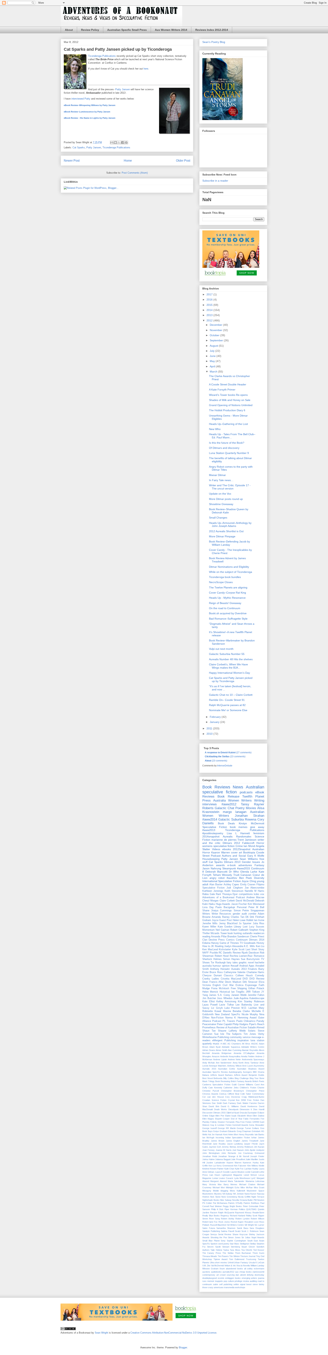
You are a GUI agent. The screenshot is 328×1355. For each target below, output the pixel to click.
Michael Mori (219, 1187)
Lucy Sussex (256, 926)
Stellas (253, 1244)
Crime (239, 845)
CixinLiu (222, 1094)
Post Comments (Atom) (135, 172)
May (213, 361)
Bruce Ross (216, 972)
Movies (251, 808)
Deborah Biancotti (216, 871)
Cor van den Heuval (213, 1097)
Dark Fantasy (229, 1103)
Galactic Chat (224, 808)
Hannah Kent (221, 1134)
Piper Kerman (231, 1209)
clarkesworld (258, 1272)
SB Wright (249, 1225)
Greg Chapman (244, 1131)
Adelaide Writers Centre (252, 1047)
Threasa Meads (209, 1256)
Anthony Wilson (234, 1066)
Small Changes (218, 517)
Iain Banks (259, 1134)
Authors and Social (234, 855)
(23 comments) (225, 756)
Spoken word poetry (220, 1244)
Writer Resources (221, 913)
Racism (213, 1212)
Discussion (207, 1113)
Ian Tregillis (237, 992)
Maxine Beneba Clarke (236, 1011)
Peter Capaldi (224, 1024)
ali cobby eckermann (254, 1268)
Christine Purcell (210, 1091)
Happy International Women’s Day (229, 672)
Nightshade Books (210, 1200)
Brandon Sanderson (238, 936)
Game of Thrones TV (231, 943)
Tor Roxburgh (218, 962)
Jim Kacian (259, 1147)
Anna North (238, 1063)
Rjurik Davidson (250, 952)
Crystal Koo (234, 1100)
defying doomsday (255, 1275)
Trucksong (251, 1259)
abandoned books (234, 1268)
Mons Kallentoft (237, 1191)
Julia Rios (258, 923)
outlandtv (248, 933)
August (214, 345)
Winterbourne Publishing (215, 1037)
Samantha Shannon (225, 1228)
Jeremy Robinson (245, 1147)
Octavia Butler (246, 1200)
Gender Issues (251, 861)
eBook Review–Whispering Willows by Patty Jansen (89, 105)
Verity (261, 1034)
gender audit (240, 913)
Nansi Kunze (250, 1194)
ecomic (221, 1278)
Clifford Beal (233, 1094)
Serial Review (224, 1234)
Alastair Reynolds (250, 1050)
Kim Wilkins (252, 1165)
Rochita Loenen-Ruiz (241, 956)
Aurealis (228, 836)
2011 (210, 728)
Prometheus (209, 1027)
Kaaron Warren (220, 852)
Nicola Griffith (244, 1197)
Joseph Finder (257, 1156)
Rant (218, 894)
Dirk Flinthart (257, 917)
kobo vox (259, 894)
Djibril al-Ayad (232, 1113)
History (260, 943)
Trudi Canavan (242, 874)
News (238, 787)
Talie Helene (216, 1250)
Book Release (228, 796)
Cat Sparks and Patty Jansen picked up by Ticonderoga (230, 679)
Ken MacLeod (210, 949)
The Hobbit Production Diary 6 (227, 410)
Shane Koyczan (240, 1234)
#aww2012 (229, 804)
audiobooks (216, 1272)
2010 (210, 733)
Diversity (259, 877)
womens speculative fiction (218, 845)
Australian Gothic (226, 1069)
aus (237, 1272)
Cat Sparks (79, 147)
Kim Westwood (256, 904)
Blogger (183, 1347)
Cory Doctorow (232, 1097)
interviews (209, 804)
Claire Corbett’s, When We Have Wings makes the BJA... (228, 666)
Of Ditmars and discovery (224, 447)
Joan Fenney (208, 1150)
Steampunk (229, 868)
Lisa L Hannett (238, 833)
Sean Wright (101, 1332)
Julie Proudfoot (238, 1159)
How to (206, 946)
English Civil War (223, 985)
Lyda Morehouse (242, 1178)
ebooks (226, 849)
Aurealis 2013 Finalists (244, 969)
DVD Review (256, 978)
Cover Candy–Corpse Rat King (227, 592)
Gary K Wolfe (255, 855)
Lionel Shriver (250, 1175)
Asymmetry (259, 1066)
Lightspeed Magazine (232, 1175)
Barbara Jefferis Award (236, 1075)
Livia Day (208, 907)
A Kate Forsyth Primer (222, 389)
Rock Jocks (224, 1222)
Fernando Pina (232, 1122)
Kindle (261, 1165)
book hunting (235, 933)
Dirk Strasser (250, 982)
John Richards (228, 1153)
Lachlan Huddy (251, 1169)
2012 (210, 320)
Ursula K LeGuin (256, 1262)
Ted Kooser (258, 1250)
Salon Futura (208, 1228)
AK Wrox (246, 1044)
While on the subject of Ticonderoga (230, 571)
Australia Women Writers (232, 800)
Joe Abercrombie (254, 887)
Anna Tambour (251, 1063)
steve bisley (258, 1284)
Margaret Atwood (218, 1181)
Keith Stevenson (234, 891)
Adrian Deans (208, 1050)
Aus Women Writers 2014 (171, 29)
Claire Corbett (227, 900)
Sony (223, 1241)
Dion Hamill (258, 1109)
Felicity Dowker (217, 1122)
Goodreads (250, 943)
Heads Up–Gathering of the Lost (228, 423)
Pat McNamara (220, 1203)
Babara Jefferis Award (213, 1075)
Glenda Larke (248, 871)
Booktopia (249, 852)
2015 (210, 304)
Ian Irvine (259, 920)
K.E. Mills (249, 946)
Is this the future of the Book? (226, 442)
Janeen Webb (239, 995)
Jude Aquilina (240, 998)
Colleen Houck (244, 975)
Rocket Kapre (237, 1222)
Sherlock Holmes (212, 959)
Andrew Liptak (220, 1059)
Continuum (242, 939)
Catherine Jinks (230, 1087)
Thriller (206, 933)
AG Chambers (234, 1044)
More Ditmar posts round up (226, 498)
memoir (210, 1281)
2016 (210, 299)
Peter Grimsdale (250, 1206)
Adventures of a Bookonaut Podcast (223, 897)
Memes (233, 1184)
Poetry (240, 808)
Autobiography (235, 1072)
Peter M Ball (256, 907)
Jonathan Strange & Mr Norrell (233, 1156)
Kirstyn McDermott (251, 823)
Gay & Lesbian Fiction (221, 1125)
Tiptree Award (220, 1259)
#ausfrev (232, 877)
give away (257, 826)
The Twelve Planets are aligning (228, 587)
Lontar (215, 1178)
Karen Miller (209, 926)
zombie (252, 913)
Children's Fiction (248, 1087)
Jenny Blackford (228, 923)
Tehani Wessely (222, 874)
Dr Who (234, 871)
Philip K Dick (217, 1209)
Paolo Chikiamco (245, 1021)
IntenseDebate (224, 765)
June (213, 355)
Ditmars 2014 (256, 939)
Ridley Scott (251, 1215)
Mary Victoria (209, 1184)
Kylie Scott (238, 949)
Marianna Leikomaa (255, 1181)
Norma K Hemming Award (240, 1017)
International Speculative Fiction (221, 881)
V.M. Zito (206, 1265)
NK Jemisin (238, 1194)
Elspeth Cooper (222, 1119)
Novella (235, 1200)
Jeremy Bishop (229, 1147)
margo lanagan (234, 812)
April (213, 366)
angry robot (217, 877)
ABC (224, 1044)
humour (217, 965)
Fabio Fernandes (251, 1119)
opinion (226, 965)
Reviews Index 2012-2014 (211, 29)
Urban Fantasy (241, 1262)
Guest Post (225, 920)
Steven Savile (214, 1247)
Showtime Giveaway (221, 504)
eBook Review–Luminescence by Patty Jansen (87, 112)
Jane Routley (219, 1144)
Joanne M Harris (224, 1150)
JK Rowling (217, 946)
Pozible (214, 952)
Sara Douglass (257, 1228)
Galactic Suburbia (231, 819)
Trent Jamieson (246, 839)
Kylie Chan (229, 1169)
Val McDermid (217, 1265)
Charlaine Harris (255, 972)
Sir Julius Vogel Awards (252, 1237)
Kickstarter (225, 949)
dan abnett (241, 1275)
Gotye (216, 1131)
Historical (225, 992)
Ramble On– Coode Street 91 (227, 699)
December (216, 324)
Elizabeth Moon (244, 1116)
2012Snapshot (241, 849)
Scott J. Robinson (250, 1231)
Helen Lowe (239, 920)
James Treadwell (250, 1141)
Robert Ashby (227, 1218)
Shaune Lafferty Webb (231, 1030)
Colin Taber (245, 1094)
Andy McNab (208, 1063)
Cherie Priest (257, 936)
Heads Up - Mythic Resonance (227, 597)
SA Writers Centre (235, 1225)
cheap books (245, 1272)
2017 (210, 294)
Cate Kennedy (215, 1087)
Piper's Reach (256, 1024)
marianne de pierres (224, 839)
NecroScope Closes (221, 582)
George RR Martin (227, 1128)
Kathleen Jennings (212, 891)
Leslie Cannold (252, 1172)
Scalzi (237, 1231)
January (215, 721)
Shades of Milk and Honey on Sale (229, 400)
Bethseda (218, 1078)
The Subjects (234, 1034)
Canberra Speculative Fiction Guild (219, 1084)
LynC (253, 1178)
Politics (242, 1209)
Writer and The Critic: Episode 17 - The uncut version (230, 487)
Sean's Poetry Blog (213, 41)
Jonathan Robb (209, 1156)
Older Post (183, 160)
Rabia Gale (208, 894)
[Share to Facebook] (123, 142)
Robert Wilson (257, 1218)
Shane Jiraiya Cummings (217, 910)
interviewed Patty (80, 98)
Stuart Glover (248, 1247)
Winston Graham (210, 1268)
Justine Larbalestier (215, 1162)
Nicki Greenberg (229, 1197)
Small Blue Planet (211, 1241)
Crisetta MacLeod (231, 978)
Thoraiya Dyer (230, 894)
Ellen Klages (208, 1119)
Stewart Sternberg (231, 1247)
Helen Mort (233, 1134)
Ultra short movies (218, 1262)
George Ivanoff (209, 1128)
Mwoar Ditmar (217, 475)
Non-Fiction (217, 1017)
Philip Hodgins (240, 1024)
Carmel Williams (245, 1084)
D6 (246, 917)
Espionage (251, 985)
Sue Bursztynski (250, 959)
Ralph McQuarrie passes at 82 (227, 705)
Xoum (222, 1268)
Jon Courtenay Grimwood (251, 1153)
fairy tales (232, 962)
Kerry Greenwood (225, 1165)
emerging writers (249, 1278)
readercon (258, 933)
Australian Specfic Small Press (127, 29)
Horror (260, 842)
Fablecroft (248, 842)
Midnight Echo (232, 1187)
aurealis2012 (228, 1272)
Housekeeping (211, 858)
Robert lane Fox (210, 1222)
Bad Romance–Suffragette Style (228, 618)
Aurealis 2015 (209, 1069)
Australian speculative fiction (233, 790)
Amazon (215, 1056)
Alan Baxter (216, 884)
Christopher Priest (255, 1091)
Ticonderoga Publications (102, 56)
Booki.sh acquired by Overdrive (228, 613)
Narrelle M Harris (254, 891)
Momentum (208, 930)
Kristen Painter (217, 1169)
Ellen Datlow (258, 1116)
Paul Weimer (216, 1206)
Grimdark (256, 1131)
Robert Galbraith (239, 930)
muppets (219, 1281)
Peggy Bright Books (232, 1206)
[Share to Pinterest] (126, 142)
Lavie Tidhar (226, 1004)
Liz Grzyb (217, 1008)
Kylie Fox (239, 1169)
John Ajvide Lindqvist (254, 1150)
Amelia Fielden (248, 1056)
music (216, 1043)
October (215, 335)
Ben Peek (245, 877)
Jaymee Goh (215, 1147)
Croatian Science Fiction (214, 1100)
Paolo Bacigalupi (225, 907)
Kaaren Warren (234, 1162)
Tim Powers (223, 1256)
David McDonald (245, 900)
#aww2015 (243, 868)
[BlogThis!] (115, 142)
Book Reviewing (222, 1081)
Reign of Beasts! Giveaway (225, 603)
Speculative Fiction (214, 826)
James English (233, 1141)
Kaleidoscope (256, 998)
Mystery (218, 1194)
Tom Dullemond (236, 1259)
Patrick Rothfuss (251, 1203)
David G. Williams (230, 1106)
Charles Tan (237, 917)
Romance (259, 956)
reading (206, 936)
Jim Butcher (209, 998)
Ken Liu (260, 946)
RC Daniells (225, 952)
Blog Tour (254, 1078)
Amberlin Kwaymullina (230, 1056)
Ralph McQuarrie (226, 1212)
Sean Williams (249, 858)
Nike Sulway (226, 1200)
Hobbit (249, 920)
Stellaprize (244, 1244)
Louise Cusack (226, 1178)
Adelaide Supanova (231, 1047)
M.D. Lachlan (249, 1008)
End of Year (236, 1119)
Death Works (220, 1109)
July (212, 350)
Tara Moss (235, 1250)
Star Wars (234, 1244)
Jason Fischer (239, 904)
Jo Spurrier (245, 923)
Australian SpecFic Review (215, 1072)
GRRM (255, 1122)
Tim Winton (234, 1256)
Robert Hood (222, 956)
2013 (210, 315)
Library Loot (241, 926)
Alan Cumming (234, 1050)
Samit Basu (242, 1228)
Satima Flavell (227, 1231)
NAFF (205, 952)
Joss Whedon (224, 998)
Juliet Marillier (252, 1159)
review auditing (250, 1281)
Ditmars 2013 (232, 861)
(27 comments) (228, 752)
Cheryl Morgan (210, 900)
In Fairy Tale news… (221, 480)
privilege (238, 1281)
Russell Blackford (218, 1225)
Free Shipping (239, 988)
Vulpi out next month (221, 648)
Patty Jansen (122, 89)
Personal (242, 907)
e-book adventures (239, 865)
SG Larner (259, 1225)
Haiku (212, 904)
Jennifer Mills (210, 923)
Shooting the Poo (219, 1237)
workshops (240, 1287)
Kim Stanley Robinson (251, 1001)
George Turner (244, 1128)
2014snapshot (210, 836)
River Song (214, 1218)
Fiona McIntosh (220, 988)
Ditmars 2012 (231, 842)
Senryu (213, 1234)
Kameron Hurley (251, 1162)
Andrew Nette (234, 1059)
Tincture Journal (247, 1256)
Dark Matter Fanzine (247, 1103)
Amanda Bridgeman (221, 1053)
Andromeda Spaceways (253, 1059)
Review (237, 952)
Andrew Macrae (255, 897)
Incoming (220, 1137)
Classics (228, 975)
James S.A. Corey (219, 995)
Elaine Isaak (231, 1116)
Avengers (247, 1072)
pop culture (229, 1281)
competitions (246, 894)
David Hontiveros (248, 1106)
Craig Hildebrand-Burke (253, 1097)
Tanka (226, 1250)
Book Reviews (216, 787)
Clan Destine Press (213, 939)
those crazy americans (213, 1287)
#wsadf (234, 965)
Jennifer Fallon (256, 995)
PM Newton (259, 1200)
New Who (215, 429)
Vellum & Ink (230, 1265)
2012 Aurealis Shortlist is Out (226, 531)
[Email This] (112, 142)
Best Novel (207, 1078)
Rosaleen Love (251, 1222)
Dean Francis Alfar (213, 982)
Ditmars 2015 (219, 1113)
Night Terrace (257, 1197)
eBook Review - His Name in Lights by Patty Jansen (89, 118)
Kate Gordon (225, 926)
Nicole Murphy (250, 1014)
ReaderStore (258, 1212)
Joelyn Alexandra (233, 946)
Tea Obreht (246, 1250)
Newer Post (72, 160)
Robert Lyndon (242, 1218)
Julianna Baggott (223, 1159)
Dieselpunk (233, 1109)
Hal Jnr (211, 1134)
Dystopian (252, 1113)
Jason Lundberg (235, 1144)
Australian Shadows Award (250, 1069)
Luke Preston (232, 1008)
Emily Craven (247, 884)
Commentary (258, 1094)
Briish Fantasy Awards (241, 1081)
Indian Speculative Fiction (237, 1137)
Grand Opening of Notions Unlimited (230, 405)
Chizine (260, 1087)
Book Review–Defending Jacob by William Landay (229, 543)
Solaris (251, 1030)
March (214, 371)
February (216, 716)
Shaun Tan (209, 1030)
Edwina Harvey (210, 943)
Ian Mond (249, 845)
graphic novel (246, 962)
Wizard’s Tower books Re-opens (228, 394)
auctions (206, 1272)
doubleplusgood (209, 1278)
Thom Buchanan (243, 1253)
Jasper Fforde (251, 1144)
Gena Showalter (256, 1125)
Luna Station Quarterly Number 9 (229, 453)
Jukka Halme (208, 1159)
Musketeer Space (255, 1191)
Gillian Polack (256, 988)
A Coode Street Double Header (227, 384)
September (217, 340)
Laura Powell (210, 1004)
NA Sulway (227, 1194)
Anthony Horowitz (220, 969)
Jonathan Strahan (249, 815)
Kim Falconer (240, 1165)
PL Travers (228, 1021)
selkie (236, 1284)
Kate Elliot (208, 1001)
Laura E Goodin (222, 1172)
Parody (260, 1021)
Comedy (259, 975)
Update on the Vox (220, 493)
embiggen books (233, 1278)
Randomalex (243, 836)
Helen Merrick (210, 992)
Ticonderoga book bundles (225, 577)
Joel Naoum (238, 1150)
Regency (225, 1215)
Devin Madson (233, 982)
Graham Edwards (228, 1131)
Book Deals (226, 823)
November (216, 330)
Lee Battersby (244, 1004)
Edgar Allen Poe (216, 1116)
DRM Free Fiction (250, 1100)
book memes (239, 826)
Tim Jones (250, 1034)
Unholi (230, 1262)
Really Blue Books (211, 1215)
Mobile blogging (220, 1191)
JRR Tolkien (253, 992)
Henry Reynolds (246, 1134)
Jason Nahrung (211, 868)
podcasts (246, 792)
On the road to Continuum (224, 608)
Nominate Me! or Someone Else (228, 710)
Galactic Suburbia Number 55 (226, 653)
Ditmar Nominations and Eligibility (229, 566)
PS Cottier (207, 1203)
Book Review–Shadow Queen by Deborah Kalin (228, 511)
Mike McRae (246, 1187)
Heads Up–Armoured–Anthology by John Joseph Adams (230, 524)
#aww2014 (209, 819)
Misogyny (206, 1191)
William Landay (257, 1265)
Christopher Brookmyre (232, 1091)
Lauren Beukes (237, 1172)
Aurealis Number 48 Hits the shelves (231, 659)
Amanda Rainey (220, 917)
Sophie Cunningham (236, 1241)
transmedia (229, 1287)
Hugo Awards (223, 904)
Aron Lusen (247, 1066)
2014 (210, 309)
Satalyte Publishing (211, 1231)
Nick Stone (215, 1197)
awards (220, 865)
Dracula (243, 1113)
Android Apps (246, 965)
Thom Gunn (258, 1253)
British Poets (258, 1081)
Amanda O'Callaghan (244, 1053)
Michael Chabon (247, 1184)
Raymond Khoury (243, 1212)
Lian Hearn (214, 1175)
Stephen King (256, 930)
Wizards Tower (219, 933)
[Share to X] (119, 142)
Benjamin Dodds (256, 1075)
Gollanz (255, 1128)
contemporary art (210, 1275)
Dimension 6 (246, 1109)
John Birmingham (211, 1153)
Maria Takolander (236, 1181)
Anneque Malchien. (217, 1066)
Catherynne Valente (234, 972)
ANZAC (254, 1044)
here (146, 68)
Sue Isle (219, 1034)
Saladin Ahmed (256, 1027)
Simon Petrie (241, 910)
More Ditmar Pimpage (222, 536)
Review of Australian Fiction (231, 1027)
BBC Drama (258, 1072)
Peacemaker (209, 1024)
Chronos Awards (210, 1094)
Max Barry (223, 1184)
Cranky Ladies (210, 978)
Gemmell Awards (240, 1125)
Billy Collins (228, 1078)
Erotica (239, 985)
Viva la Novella (243, 1265)
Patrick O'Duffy (235, 1203)
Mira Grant (259, 1187)
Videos (216, 849)
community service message (245, 1037)
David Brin (214, 1106)
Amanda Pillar (218, 936)
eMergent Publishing (224, 1040)
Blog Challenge (242, 1078)
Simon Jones (234, 1237)
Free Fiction (246, 1122)
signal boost (246, 1284)
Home (128, 160)
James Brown (218, 1141)
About (69, 29)
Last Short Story (255, 949)
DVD (245, 978)
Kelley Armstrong (226, 1001)
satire (215, 1284)
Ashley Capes (231, 884)
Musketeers (207, 1194)
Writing (259, 800)
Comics (230, 939)
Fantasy (259, 865)
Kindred (205, 1169)
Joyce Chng (249, 881)
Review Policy (90, 29)
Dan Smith (217, 1103)
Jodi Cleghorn (234, 887)
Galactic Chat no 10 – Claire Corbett (230, 694)
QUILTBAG (251, 1209)
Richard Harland (237, 1215)
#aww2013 (208, 830)
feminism (258, 833)
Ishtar (254, 1137)
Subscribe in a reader (215, 180)
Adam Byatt (215, 1047)
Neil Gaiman (222, 930)
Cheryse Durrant (212, 975)
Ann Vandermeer (224, 1063)
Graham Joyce (210, 920)
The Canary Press (211, 1253)
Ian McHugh (208, 1137)
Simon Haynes (231, 959)
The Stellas (227, 1253)
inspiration (243, 1040)
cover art (236, 852)
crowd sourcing (227, 1275)
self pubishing (225, 1284)
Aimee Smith (221, 1050)
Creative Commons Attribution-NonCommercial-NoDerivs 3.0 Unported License (173, 1332)
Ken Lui (212, 1165)
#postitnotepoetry (212, 833)
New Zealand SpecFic (227, 1014)
